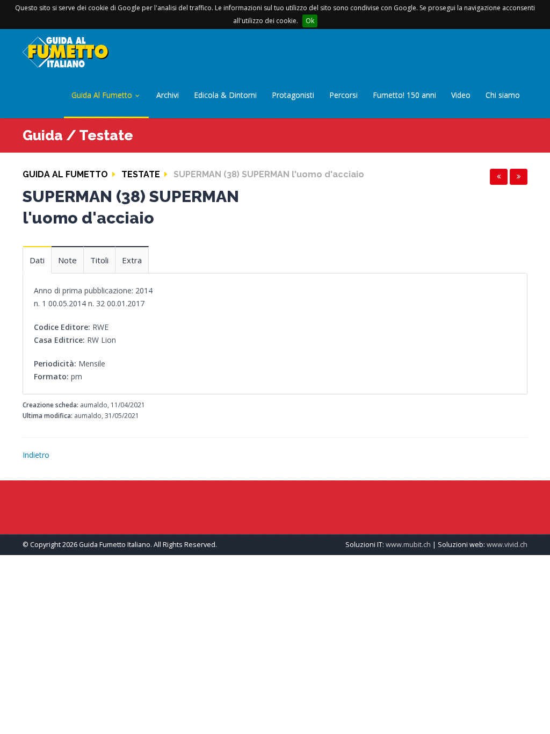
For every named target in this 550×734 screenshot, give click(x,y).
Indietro (36, 455)
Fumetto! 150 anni (404, 95)
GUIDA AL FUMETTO (65, 174)
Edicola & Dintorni (225, 95)
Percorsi (343, 95)
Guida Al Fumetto (102, 95)
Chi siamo (503, 95)
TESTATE (140, 174)
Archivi (167, 95)
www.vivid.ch (507, 544)
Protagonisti (293, 95)
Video (461, 95)
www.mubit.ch (408, 544)
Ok (310, 20)
